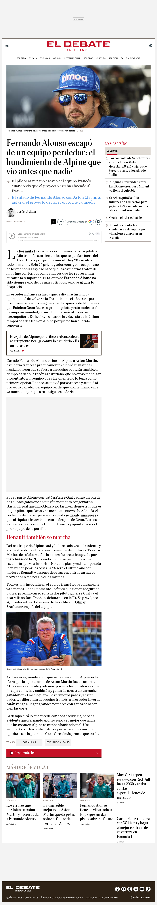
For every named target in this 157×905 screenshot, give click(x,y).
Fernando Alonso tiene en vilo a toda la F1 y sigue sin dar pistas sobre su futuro (96, 812)
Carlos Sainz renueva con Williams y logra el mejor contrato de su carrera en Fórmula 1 (133, 827)
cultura (101, 58)
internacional (72, 58)
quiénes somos (14, 897)
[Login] (151, 46)
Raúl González (15, 351)
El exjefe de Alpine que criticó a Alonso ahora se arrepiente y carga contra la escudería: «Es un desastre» (44, 341)
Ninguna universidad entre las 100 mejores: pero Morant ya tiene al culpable (129, 186)
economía (45, 58)
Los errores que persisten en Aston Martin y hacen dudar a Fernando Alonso (23, 812)
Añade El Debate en (77, 221)
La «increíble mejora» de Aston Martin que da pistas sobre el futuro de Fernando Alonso (59, 814)
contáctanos (30, 897)
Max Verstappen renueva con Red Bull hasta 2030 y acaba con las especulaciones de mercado (133, 786)
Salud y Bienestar (130, 58)
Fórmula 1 (29, 742)
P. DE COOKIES (91, 897)
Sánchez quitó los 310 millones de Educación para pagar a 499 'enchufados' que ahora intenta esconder (129, 204)
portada (21, 58)
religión (113, 58)
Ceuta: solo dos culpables (126, 218)
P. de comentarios (108, 897)
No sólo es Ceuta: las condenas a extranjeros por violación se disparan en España (127, 231)
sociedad (88, 58)
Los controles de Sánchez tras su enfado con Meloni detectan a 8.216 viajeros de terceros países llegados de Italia (129, 166)
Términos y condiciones (52, 897)
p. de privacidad (74, 897)
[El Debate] (78, 44)
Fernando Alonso (58, 742)
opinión (57, 58)
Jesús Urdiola (26, 211)
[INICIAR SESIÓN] (151, 46)
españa (33, 58)
